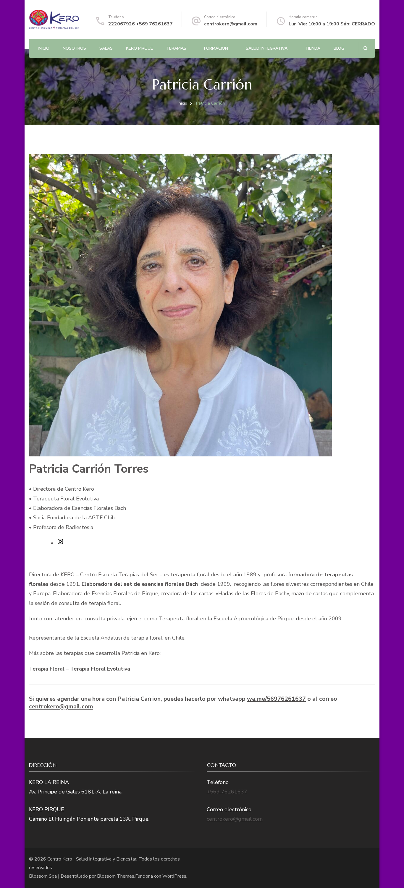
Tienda (312, 48)
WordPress (174, 876)
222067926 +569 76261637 (140, 24)
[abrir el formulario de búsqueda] (365, 48)
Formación (216, 48)
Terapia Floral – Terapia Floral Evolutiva (79, 668)
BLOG (339, 48)
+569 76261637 (227, 791)
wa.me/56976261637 (276, 699)
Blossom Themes (115, 876)
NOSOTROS (74, 48)
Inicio (43, 48)
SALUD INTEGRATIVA (266, 48)
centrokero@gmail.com (230, 24)
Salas (106, 48)
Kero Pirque (139, 48)
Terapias (176, 48)
